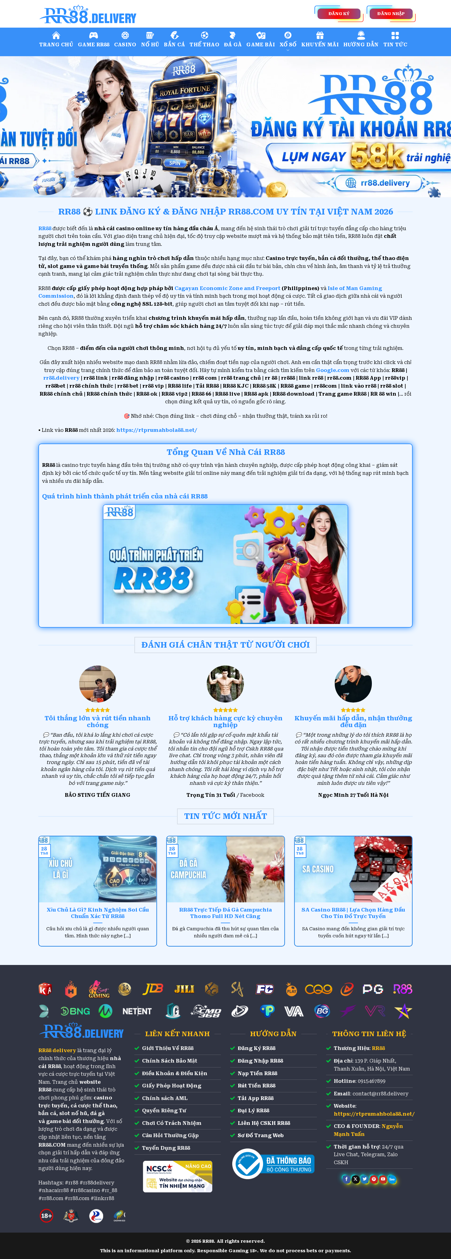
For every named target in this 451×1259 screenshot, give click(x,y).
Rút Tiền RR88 (256, 1086)
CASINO (125, 45)
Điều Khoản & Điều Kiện (174, 1073)
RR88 (378, 1048)
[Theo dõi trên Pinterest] (374, 1179)
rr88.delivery (61, 378)
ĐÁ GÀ (233, 45)
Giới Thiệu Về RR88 (167, 1048)
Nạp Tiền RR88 (257, 1073)
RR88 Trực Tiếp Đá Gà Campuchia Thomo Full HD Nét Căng (225, 913)
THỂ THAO (204, 45)
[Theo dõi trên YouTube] (383, 1179)
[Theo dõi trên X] (356, 1179)
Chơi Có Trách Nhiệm (172, 1123)
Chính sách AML (164, 1098)
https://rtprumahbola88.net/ (156, 430)
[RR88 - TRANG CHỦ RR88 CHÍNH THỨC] (115, 14)
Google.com (332, 370)
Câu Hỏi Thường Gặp (170, 1135)
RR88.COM (52, 1145)
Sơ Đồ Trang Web (261, 1135)
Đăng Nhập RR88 (260, 1061)
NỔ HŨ (150, 45)
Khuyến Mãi (320, 45)
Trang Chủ (56, 45)
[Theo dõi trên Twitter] (364, 1179)
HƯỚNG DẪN (361, 45)
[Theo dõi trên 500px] (392, 1179)
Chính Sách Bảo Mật (169, 1061)
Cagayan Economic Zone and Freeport (227, 288)
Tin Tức (395, 45)
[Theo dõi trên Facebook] (346, 1179)
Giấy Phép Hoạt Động (171, 1086)
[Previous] (16, 127)
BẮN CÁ (174, 45)
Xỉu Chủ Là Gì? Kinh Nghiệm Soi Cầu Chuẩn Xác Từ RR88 (98, 913)
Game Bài (260, 45)
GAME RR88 (94, 45)
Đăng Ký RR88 (256, 1048)
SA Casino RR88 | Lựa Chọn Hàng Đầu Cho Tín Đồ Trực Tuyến (353, 913)
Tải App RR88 (255, 1098)
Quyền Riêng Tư (164, 1111)
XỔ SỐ (288, 45)
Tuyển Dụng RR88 (166, 1148)
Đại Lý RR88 (253, 1111)
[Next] (434, 127)
